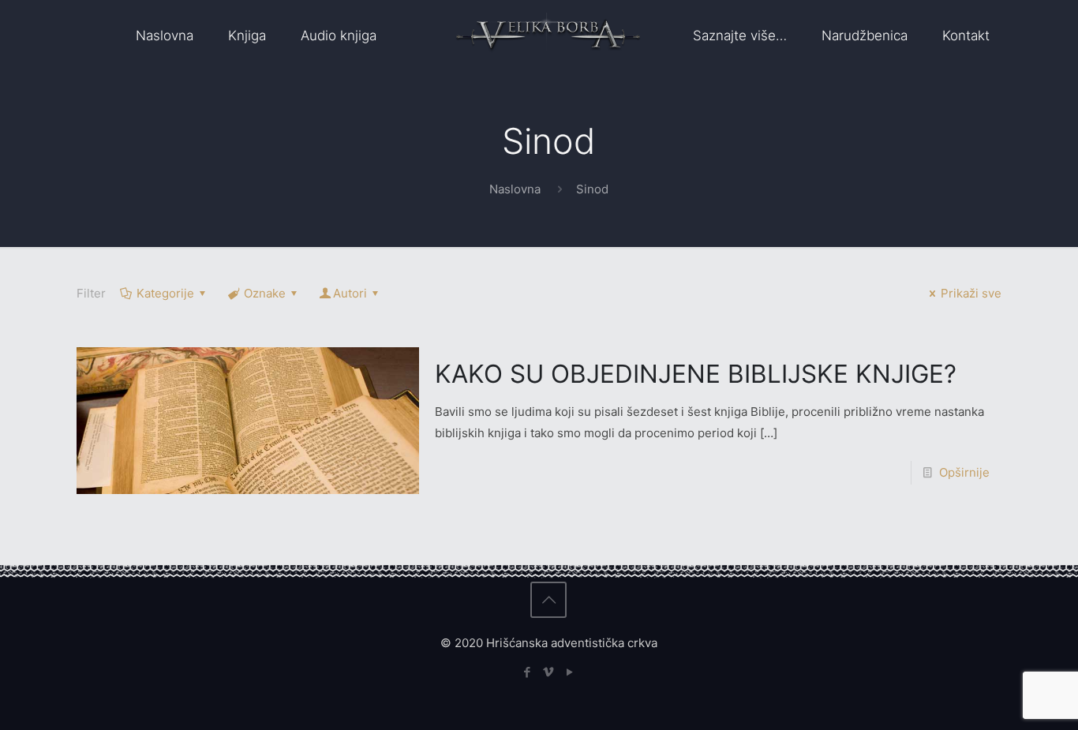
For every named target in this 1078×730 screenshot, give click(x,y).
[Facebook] (527, 671)
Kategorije (165, 293)
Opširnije (964, 472)
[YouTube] (570, 671)
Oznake (265, 293)
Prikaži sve (971, 293)
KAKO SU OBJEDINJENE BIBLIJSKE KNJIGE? (695, 373)
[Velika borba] (548, 35)
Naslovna (515, 189)
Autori (350, 293)
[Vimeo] (549, 671)
